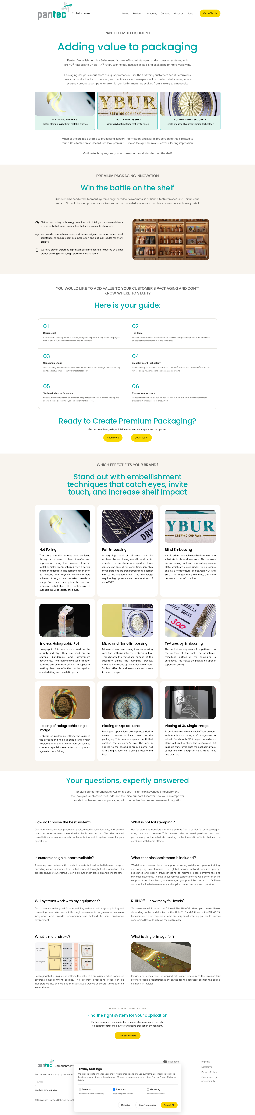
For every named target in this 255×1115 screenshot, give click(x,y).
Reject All (126, 1105)
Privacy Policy (166, 1077)
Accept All (169, 1105)
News (190, 13)
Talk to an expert (127, 1035)
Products (138, 13)
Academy (151, 13)
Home (125, 13)
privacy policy (50, 1090)
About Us (178, 13)
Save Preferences (147, 1105)
